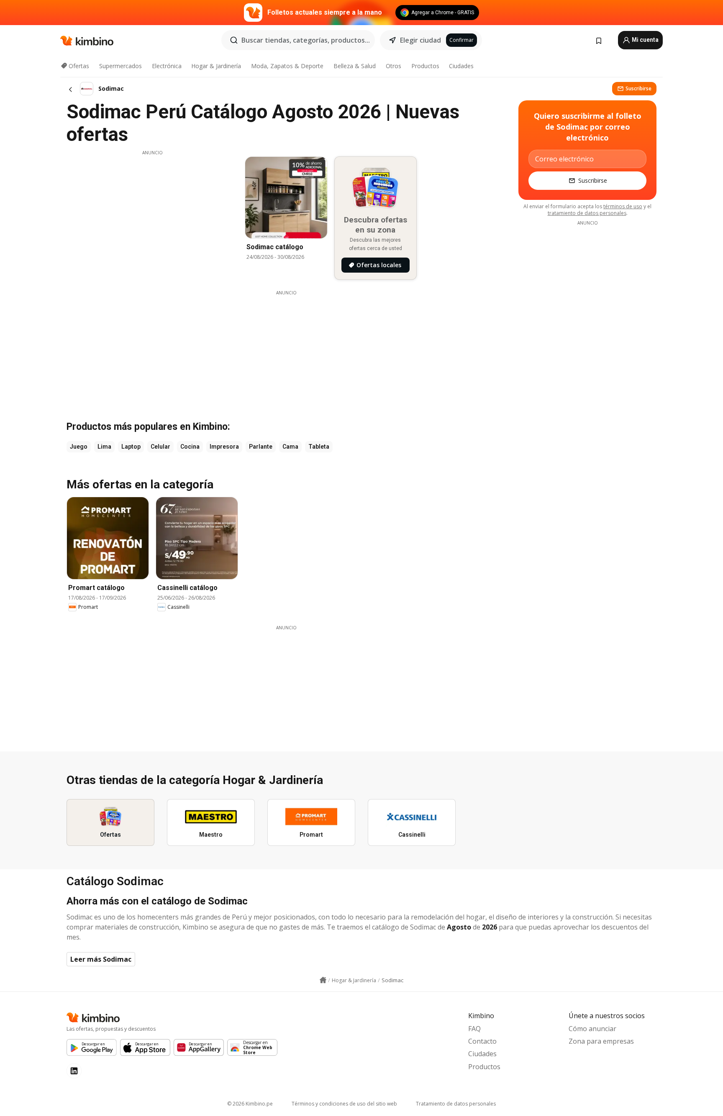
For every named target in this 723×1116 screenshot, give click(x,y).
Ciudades (461, 66)
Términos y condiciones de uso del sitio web (344, 1103)
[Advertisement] (152, 214)
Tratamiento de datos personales (456, 1103)
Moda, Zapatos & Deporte (287, 66)
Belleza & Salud (354, 66)
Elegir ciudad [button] (420, 40)
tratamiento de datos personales (587, 213)
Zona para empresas (601, 1041)
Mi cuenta (645, 39)
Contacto (482, 1041)
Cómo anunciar (592, 1028)
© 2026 (250, 1103)
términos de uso (622, 206)
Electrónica (167, 66)
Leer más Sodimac (100, 959)
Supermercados (120, 66)
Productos (425, 66)
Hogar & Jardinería (216, 66)
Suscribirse (638, 88)
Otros (393, 66)
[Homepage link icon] (323, 980)
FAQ (474, 1028)
